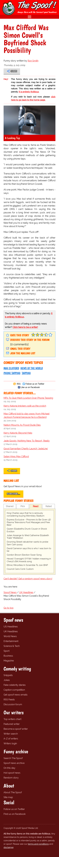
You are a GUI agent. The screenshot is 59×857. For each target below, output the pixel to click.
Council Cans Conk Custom (20, 569)
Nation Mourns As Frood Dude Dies (22, 425)
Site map (8, 797)
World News (10, 636)
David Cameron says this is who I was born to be (29, 549)
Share (13, 71)
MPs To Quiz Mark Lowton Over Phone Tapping (28, 398)
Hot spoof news (12, 772)
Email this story (20, 348)
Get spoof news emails (15, 694)
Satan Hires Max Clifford (16, 456)
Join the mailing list (22, 353)
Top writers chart (12, 719)
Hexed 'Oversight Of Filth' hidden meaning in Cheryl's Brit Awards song (29, 560)
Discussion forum (13, 704)
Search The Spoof (13, 758)
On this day (9, 768)
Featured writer (12, 724)
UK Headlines (11, 631)
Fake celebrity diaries (15, 685)
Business (8, 655)
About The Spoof (13, 792)
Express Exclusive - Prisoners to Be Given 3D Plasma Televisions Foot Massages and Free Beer (29, 522)
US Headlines (11, 626)
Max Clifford (11, 368)
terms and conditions (38, 844)
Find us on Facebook (14, 814)
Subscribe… (13, 493)
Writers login (10, 743)
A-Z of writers (11, 738)
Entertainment (11, 641)
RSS (18, 384)
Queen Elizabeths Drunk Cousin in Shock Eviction (27, 530)
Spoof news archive (14, 763)
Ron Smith (33, 60)
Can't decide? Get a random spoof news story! (28, 578)
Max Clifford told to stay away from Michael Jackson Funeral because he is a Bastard (26, 415)
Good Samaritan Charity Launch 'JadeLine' (26, 448)
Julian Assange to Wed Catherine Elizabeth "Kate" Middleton (28, 536)
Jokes (7, 680)
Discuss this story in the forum (29, 340)
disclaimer (8, 847)
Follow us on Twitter (34, 384)
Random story (11, 777)
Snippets (8, 675)
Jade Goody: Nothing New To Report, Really (27, 440)
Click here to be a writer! (25, 327)
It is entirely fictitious (29, 91)
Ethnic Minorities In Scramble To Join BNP (27, 565)
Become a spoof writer (16, 729)
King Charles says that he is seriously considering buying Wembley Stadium (25, 514)
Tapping (26, 373)
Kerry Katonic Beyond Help (18, 433)
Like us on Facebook (30, 387)
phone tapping (12, 373)
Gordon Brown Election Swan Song (24, 555)
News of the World (31, 368)
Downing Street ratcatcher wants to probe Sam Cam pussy (27, 543)
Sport (6, 651)
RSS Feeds (9, 699)
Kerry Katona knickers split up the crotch (25, 405)
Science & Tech (12, 646)
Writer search (11, 733)
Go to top (8, 607)
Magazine (9, 660)
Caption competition (14, 689)
